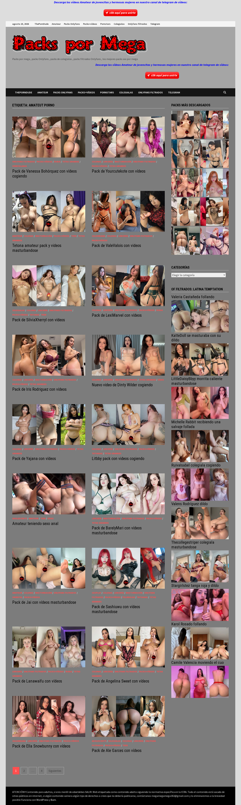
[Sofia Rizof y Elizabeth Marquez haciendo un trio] (185, 182)
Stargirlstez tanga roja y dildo (195, 585)
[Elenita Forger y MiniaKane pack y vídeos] (185, 240)
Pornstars (105, 23)
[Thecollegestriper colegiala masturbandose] (200, 566)
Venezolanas (19, 166)
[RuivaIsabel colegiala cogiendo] (200, 484)
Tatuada (34, 314)
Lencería (108, 161)
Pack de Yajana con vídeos (34, 458)
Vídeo (161, 379)
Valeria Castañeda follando (192, 297)
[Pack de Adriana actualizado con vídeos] (185, 125)
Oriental (17, 597)
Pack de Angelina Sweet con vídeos (120, 681)
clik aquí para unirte (123, 13)
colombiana (98, 235)
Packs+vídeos (90, 23)
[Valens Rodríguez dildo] (200, 523)
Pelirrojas (128, 597)
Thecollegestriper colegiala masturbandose (192, 544)
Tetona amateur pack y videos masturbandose (36, 248)
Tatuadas (97, 453)
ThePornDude (42, 23)
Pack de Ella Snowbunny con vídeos (41, 746)
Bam (53, 799)
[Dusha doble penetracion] (214, 240)
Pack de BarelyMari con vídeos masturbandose (117, 530)
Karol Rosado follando (189, 624)
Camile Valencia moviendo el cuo (197, 662)
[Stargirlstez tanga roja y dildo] (200, 604)
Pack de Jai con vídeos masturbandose (44, 602)
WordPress (42, 799)
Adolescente (19, 518)
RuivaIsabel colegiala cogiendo (196, 465)
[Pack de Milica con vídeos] (185, 211)
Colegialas (119, 23)
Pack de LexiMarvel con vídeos (117, 315)
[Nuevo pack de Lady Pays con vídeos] (214, 211)
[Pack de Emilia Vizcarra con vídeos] (214, 182)
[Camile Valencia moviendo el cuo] (200, 681)
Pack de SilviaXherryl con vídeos (38, 320)
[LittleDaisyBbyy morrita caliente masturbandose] (200, 402)
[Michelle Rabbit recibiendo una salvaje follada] (200, 446)
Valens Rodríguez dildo (189, 504)
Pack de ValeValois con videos (116, 245)
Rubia (57, 161)
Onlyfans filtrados (137, 23)
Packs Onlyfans (72, 23)
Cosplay (96, 592)
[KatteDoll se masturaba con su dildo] (200, 359)
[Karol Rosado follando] (200, 643)
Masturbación (123, 161)
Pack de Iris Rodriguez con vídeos (39, 389)
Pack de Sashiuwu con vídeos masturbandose (116, 609)
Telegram (155, 23)
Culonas (96, 161)
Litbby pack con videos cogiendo (118, 458)
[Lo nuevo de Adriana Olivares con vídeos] (185, 154)
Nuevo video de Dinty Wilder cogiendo (122, 385)
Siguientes (55, 771)
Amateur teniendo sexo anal (35, 523)
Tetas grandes (70, 161)
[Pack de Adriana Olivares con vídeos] (214, 154)
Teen (73, 235)
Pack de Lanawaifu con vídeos (37, 681)
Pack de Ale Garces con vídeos (116, 750)
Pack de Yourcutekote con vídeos (118, 171)
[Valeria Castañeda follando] (200, 316)
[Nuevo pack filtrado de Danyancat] (214, 125)
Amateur (56, 23)
